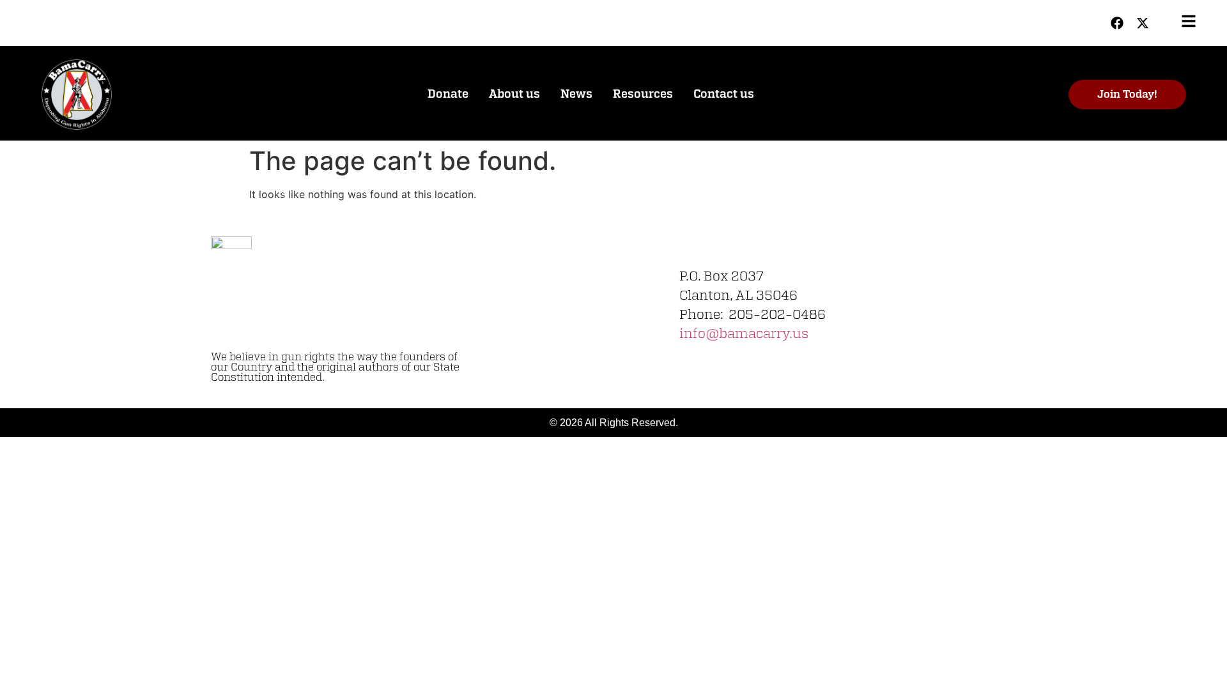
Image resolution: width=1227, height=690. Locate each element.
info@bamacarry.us (743, 334)
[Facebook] (1117, 23)
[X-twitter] (1142, 23)
